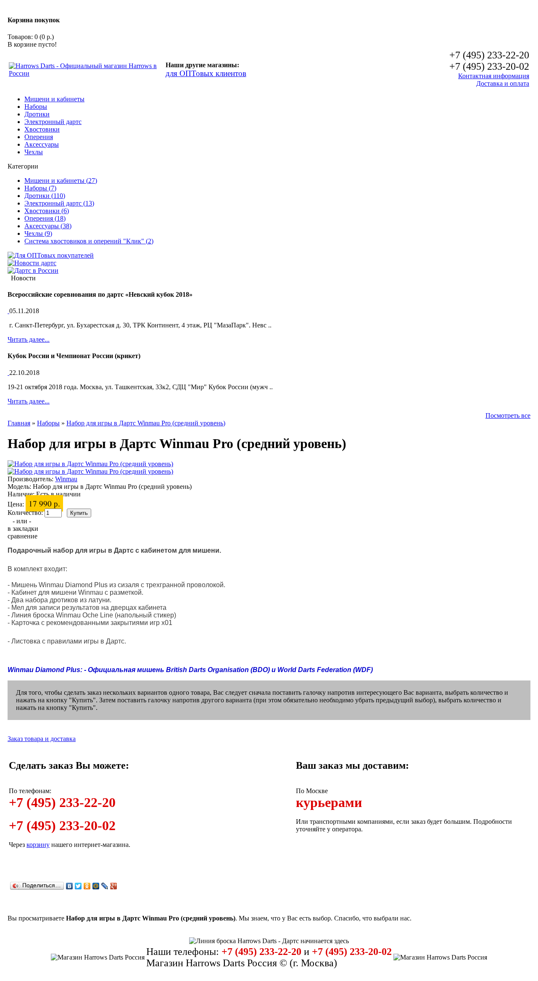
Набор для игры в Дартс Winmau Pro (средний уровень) (145, 423)
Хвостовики (42, 129)
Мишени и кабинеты (54, 99)
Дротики (37, 114)
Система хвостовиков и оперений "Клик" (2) (88, 241)
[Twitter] (78, 886)
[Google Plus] (113, 886)
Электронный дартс (53, 121)
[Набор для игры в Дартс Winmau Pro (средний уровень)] (90, 463)
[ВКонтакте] (69, 886)
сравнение (22, 536)
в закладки (23, 528)
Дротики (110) (44, 195)
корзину (38, 844)
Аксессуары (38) (47, 225)
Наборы (35, 106)
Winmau (66, 479)
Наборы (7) (40, 188)
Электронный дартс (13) (59, 203)
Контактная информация (493, 75)
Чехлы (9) (38, 233)
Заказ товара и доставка (42, 738)
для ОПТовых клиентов (206, 73)
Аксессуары (41, 144)
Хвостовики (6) (46, 210)
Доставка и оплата (502, 83)
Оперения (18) (45, 218)
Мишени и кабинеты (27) (60, 180)
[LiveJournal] (104, 886)
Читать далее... (29, 339)
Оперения (38, 136)
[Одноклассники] (87, 886)
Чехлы (33, 152)
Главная (19, 423)
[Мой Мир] (96, 886)
